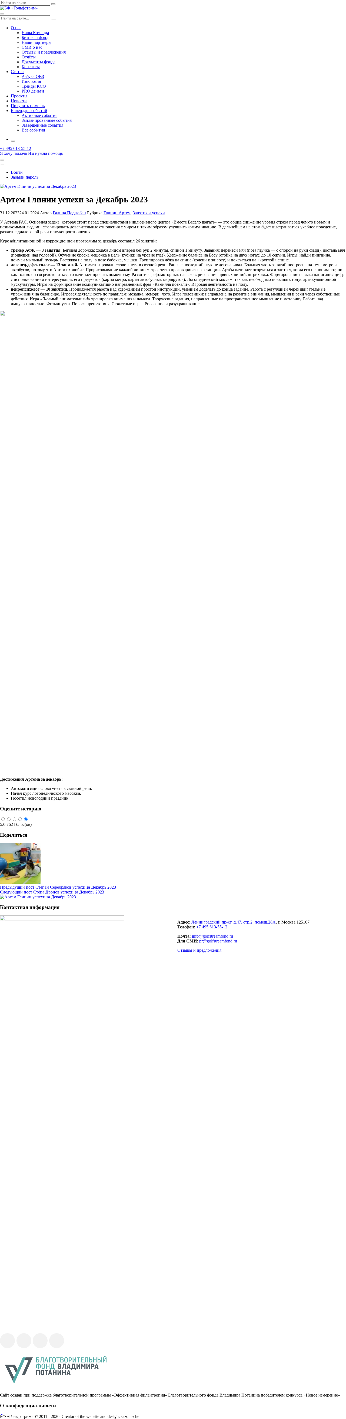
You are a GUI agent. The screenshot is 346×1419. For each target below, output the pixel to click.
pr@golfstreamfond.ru (218, 941)
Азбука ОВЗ (33, 76)
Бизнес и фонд (35, 37)
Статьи (17, 71)
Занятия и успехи (149, 213)
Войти (17, 172)
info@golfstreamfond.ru (212, 936)
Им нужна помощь (45, 153)
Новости (19, 100)
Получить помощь (28, 105)
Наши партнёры (36, 42)
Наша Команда (35, 32)
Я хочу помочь (13, 153)
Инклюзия (31, 81)
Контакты (31, 66)
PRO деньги (33, 91)
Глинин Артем (117, 213)
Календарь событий (29, 110)
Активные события (39, 115)
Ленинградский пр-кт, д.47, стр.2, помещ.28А (233, 922)
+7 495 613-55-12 (211, 927)
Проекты (19, 96)
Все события (33, 130)
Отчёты (29, 57)
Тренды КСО (34, 86)
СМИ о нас (32, 47)
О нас (16, 27)
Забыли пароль (24, 177)
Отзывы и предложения (44, 52)
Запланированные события (47, 120)
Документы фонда (38, 62)
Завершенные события (42, 125)
